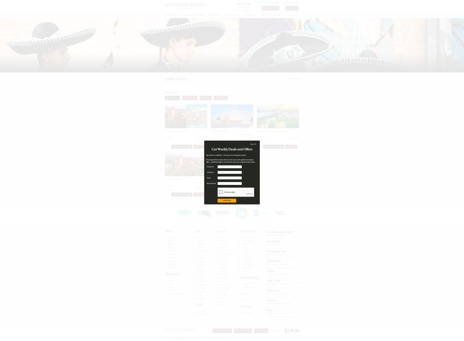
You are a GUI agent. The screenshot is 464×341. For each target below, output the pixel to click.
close (252, 144)
